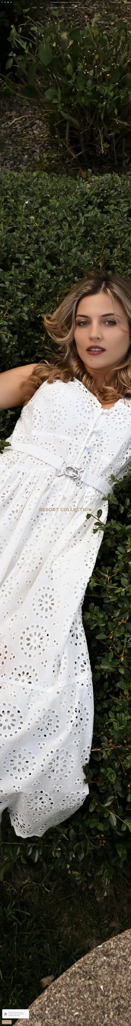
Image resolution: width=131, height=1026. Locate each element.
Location (113, 2)
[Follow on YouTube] (8, 2)
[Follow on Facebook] (2, 2)
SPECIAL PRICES (68, 7)
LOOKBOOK (83, 7)
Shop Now (78, 2)
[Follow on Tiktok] (11, 2)
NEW (41, 7)
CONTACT (95, 7)
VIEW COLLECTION (65, 516)
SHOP (34, 7)
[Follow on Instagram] (5, 2)
